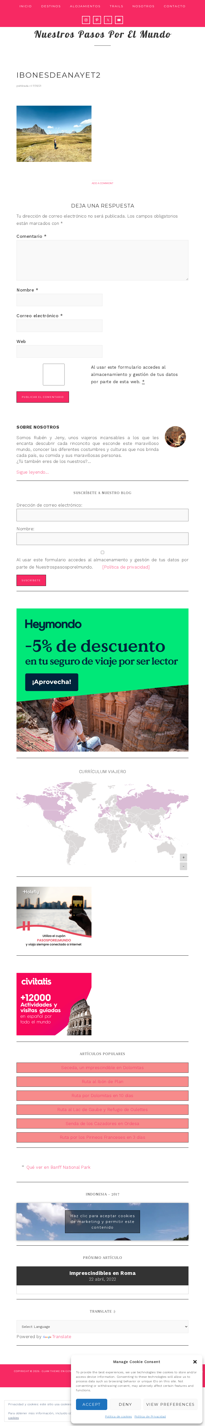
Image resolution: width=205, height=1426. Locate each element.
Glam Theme (51, 1371)
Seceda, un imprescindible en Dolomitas (102, 1067)
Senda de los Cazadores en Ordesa (103, 1123)
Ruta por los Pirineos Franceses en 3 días (103, 1137)
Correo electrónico (39, 315)
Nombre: (25, 528)
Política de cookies (118, 1416)
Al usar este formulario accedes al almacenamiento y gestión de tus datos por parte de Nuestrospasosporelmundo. (102, 563)
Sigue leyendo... (32, 472)
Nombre (27, 289)
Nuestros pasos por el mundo (102, 34)
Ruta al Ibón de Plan (103, 1081)
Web (21, 341)
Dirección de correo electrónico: (49, 505)
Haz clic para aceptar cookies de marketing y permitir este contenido (102, 1222)
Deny (125, 1404)
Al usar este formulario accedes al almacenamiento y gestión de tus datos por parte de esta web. (134, 374)
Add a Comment (103, 183)
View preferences (170, 1404)
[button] (195, 1361)
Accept (91, 1404)
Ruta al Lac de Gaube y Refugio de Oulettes (102, 1109)
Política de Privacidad (150, 1416)
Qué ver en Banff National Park (58, 1167)
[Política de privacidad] (122, 567)
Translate (62, 1336)
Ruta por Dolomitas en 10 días (103, 1095)
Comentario (31, 236)
